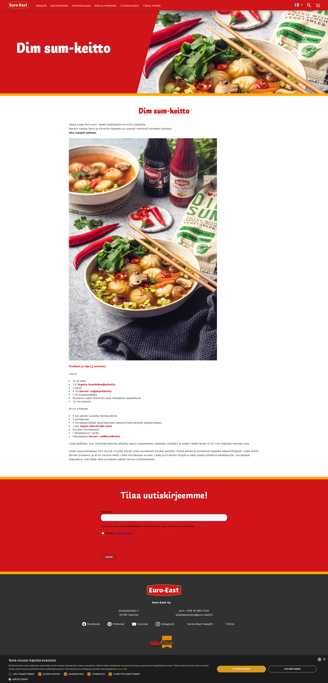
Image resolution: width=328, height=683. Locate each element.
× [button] (324, 659)
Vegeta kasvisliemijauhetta (96, 384)
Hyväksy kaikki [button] (241, 668)
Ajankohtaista (59, 5)
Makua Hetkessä (105, 5)
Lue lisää (122, 668)
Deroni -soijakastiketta (95, 391)
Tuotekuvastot (129, 5)
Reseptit (41, 5)
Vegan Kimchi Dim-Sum (96, 426)
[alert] (164, 669)
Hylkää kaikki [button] (292, 668)
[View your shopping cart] (317, 6)
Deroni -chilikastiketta (104, 436)
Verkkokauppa (81, 5)
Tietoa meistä (152, 5)
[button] (109, 679)
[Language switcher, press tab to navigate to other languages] (297, 5)
